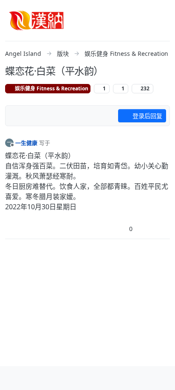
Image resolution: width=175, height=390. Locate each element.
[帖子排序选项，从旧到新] (16, 116)
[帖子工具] (162, 228)
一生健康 (26, 143)
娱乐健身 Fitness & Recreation (51, 88)
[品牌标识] (36, 20)
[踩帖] (145, 228)
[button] (12, 378)
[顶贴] (116, 228)
